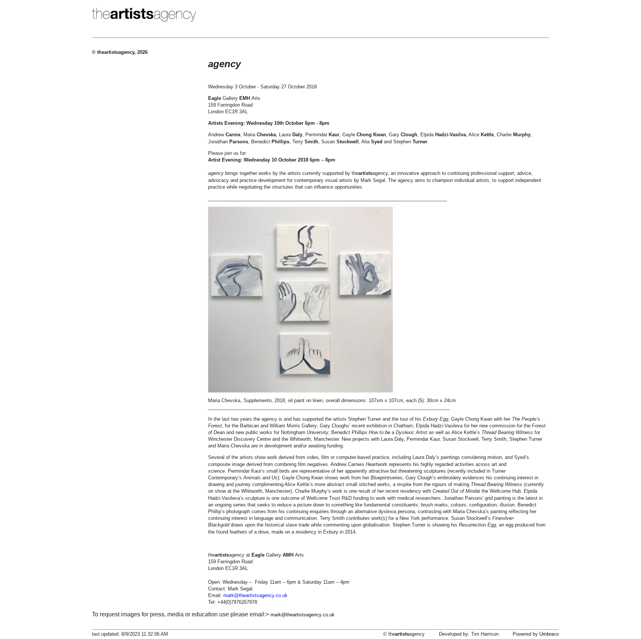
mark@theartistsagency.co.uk (302, 614)
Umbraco (549, 634)
